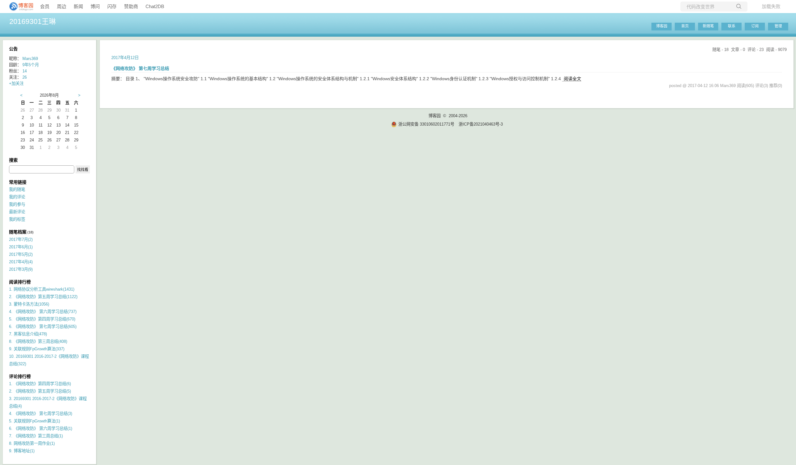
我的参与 (17, 204)
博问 (95, 6)
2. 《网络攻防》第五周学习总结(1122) (43, 296)
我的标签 (17, 219)
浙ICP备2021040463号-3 (481, 124)
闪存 (112, 6)
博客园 (661, 26)
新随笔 (708, 26)
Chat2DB (155, 6)
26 (24, 77)
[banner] (18, 6)
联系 (731, 26)
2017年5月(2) (21, 254)
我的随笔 (17, 189)
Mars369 (30, 58)
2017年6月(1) (21, 247)
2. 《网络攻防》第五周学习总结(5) (40, 391)
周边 (61, 6)
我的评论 (17, 197)
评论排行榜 (20, 376)
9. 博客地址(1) (22, 451)
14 (24, 71)
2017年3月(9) (21, 269)
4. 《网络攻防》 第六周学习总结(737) (42, 311)
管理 (778, 26)
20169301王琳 (32, 21)
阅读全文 (572, 78)
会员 (44, 6)
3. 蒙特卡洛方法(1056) (29, 304)
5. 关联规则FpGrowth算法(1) (34, 421)
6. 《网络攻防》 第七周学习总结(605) (42, 326)
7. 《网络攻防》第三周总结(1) (36, 436)
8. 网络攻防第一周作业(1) (32, 443)
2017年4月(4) (21, 262)
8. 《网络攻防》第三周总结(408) (38, 341)
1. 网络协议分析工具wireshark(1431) (41, 289)
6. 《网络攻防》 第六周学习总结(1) (40, 428)
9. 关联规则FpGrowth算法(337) (36, 349)
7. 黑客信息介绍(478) (28, 334)
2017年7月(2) (21, 239)
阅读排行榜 (20, 281)
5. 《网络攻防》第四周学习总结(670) (42, 319)
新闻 (78, 6)
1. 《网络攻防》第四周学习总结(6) (40, 383)
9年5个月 (30, 64)
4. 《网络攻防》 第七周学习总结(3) (40, 413)
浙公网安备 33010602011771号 (426, 124)
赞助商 (131, 6)
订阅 (755, 26)
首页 (685, 26)
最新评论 (17, 211)
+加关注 (16, 83)
